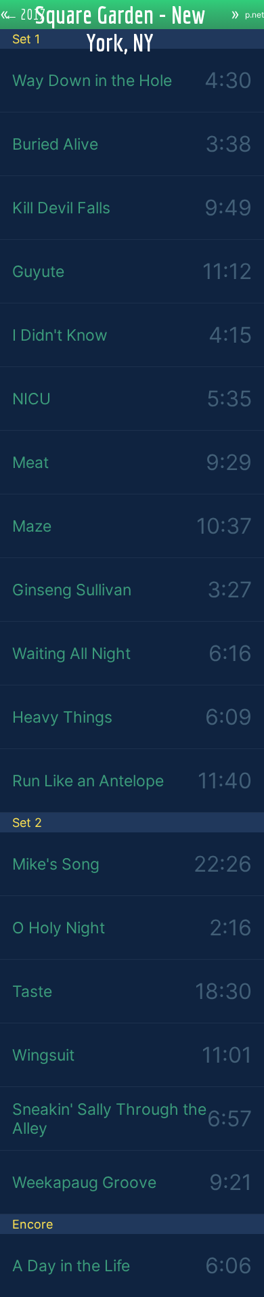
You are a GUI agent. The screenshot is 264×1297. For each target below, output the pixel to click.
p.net (254, 14)
